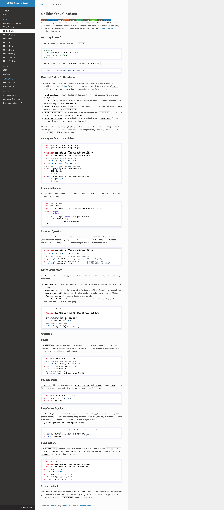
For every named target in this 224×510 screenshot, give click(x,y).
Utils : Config (9, 35)
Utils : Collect (9, 31)
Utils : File (7, 39)
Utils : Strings (9, 54)
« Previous (24, 507)
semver (6, 74)
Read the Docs (85, 506)
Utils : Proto (8, 50)
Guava (64, 86)
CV (4, 15)
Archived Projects (11, 99)
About (6, 11)
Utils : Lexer (8, 46)
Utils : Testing (9, 61)
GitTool (6, 70)
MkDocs (53, 506)
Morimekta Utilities (12, 23)
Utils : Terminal (10, 57)
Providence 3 (9, 87)
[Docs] (42, 5)
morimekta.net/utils (106, 28)
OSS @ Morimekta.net (18, 3)
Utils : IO (7, 42)
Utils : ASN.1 (9, 83)
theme (65, 506)
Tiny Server (8, 27)
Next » (31, 507)
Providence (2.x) (12, 103)
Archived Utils (9, 96)
